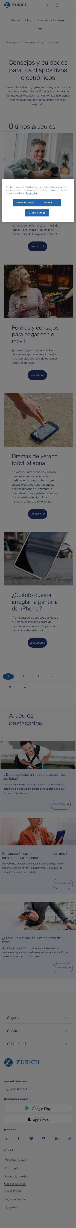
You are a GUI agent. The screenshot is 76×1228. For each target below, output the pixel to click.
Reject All (49, 202)
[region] (38, 200)
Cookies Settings (37, 213)
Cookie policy (31, 193)
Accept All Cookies (25, 202)
